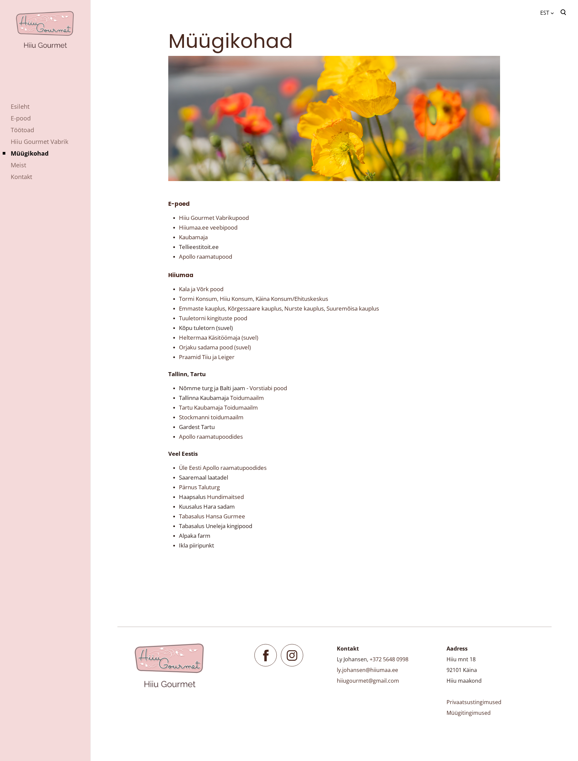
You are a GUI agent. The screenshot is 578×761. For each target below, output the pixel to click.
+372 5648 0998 (389, 659)
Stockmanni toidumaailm (211, 417)
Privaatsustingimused (474, 702)
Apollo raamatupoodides (211, 436)
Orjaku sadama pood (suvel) (215, 347)
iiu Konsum (238, 299)
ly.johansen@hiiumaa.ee (367, 670)
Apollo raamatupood (205, 256)
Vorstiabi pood (268, 388)
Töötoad (22, 130)
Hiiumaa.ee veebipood (208, 227)
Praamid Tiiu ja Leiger (206, 357)
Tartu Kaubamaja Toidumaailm (218, 407)
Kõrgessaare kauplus (255, 308)
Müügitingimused (469, 712)
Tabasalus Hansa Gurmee (213, 516)
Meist (18, 165)
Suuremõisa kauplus (352, 308)
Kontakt (21, 177)
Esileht (20, 106)
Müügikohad (30, 153)
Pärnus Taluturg (199, 487)
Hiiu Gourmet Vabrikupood (214, 218)
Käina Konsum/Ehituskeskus (292, 299)
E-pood (21, 118)
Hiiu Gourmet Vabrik (39, 142)
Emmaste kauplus (202, 308)
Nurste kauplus (304, 308)
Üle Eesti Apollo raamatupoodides (223, 468)
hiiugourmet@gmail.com (368, 680)
